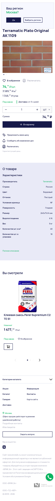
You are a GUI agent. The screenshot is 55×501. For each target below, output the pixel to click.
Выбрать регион (33, 20)
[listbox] (46, 109)
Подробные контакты (12, 423)
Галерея (6, 399)
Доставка (7, 405)
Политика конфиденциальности (30, 473)
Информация (33, 388)
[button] (3, 74)
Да (13, 20)
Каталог (6, 394)
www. (10, 455)
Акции (5, 388)
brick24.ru (16, 455)
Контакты (31, 394)
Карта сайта (32, 399)
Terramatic (47, 181)
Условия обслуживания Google (17, 476)
